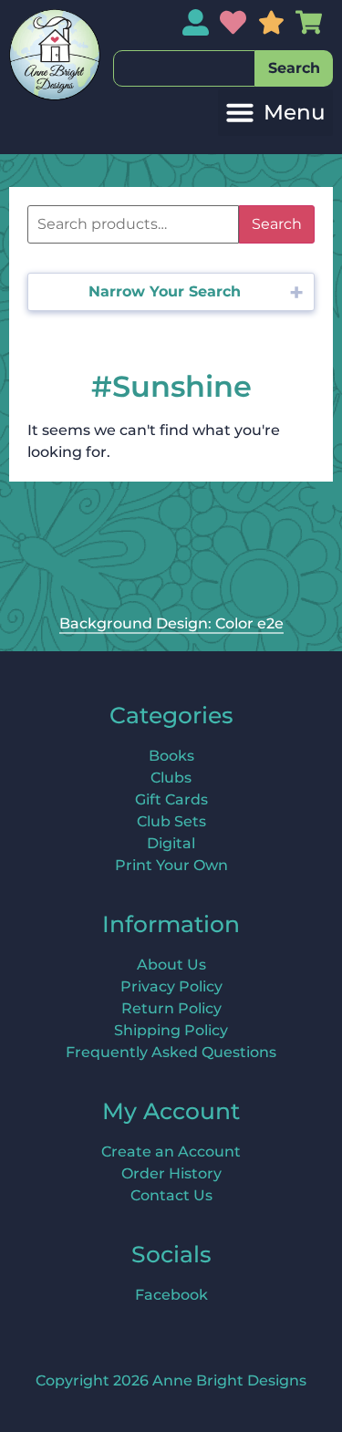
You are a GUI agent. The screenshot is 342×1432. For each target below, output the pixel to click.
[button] (275, 112)
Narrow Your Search (164, 291)
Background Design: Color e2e (171, 623)
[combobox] (184, 68)
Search (277, 224)
